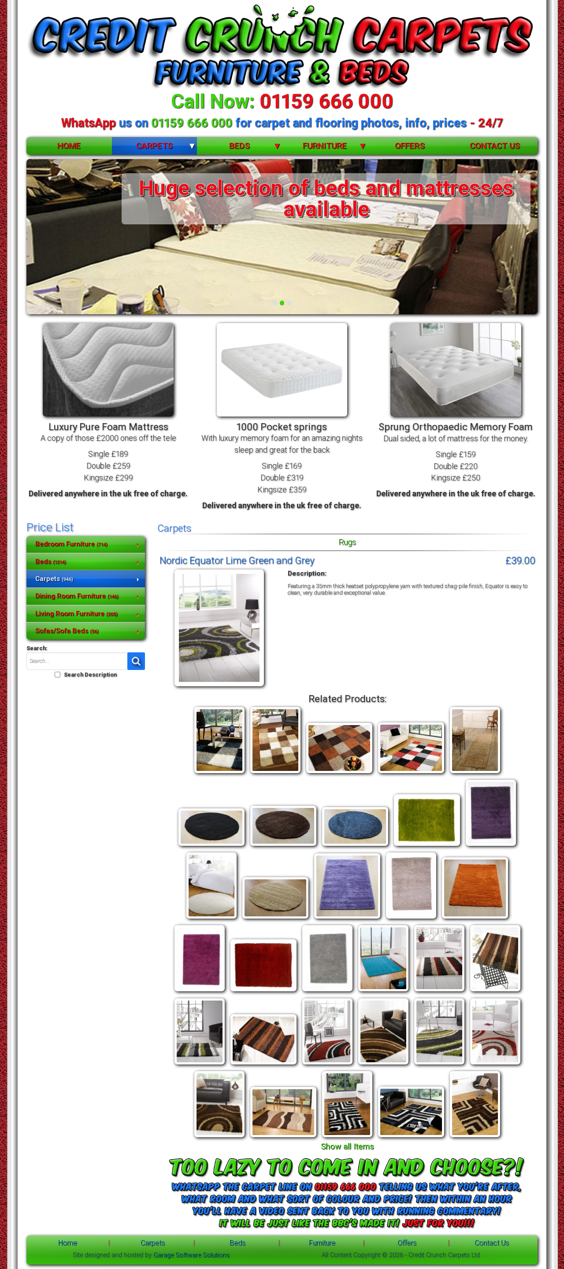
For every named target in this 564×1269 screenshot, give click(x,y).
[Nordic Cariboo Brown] (283, 846)
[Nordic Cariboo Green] (427, 846)
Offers (410, 146)
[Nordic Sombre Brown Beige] (283, 1137)
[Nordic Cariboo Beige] (475, 773)
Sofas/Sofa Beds (67, 631)
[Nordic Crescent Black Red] (327, 1064)
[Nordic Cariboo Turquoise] (383, 991)
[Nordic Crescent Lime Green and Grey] (439, 1064)
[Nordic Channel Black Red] (439, 991)
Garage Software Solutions (191, 1255)
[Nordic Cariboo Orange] (475, 918)
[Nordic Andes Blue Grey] (219, 773)
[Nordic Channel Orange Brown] (263, 1064)
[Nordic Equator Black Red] (495, 1064)
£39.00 (520, 560)
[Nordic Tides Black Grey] (347, 1137)
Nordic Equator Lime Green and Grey (237, 560)
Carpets (154, 146)
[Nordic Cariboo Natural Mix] (411, 918)
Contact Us (495, 146)
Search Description (90, 674)
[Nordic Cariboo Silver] (327, 991)
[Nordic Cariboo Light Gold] (275, 918)
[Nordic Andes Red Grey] (411, 773)
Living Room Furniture (76, 614)
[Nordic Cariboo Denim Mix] (355, 846)
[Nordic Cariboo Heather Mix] (491, 846)
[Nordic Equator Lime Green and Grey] (219, 686)
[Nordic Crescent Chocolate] (383, 1064)
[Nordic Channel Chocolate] (495, 991)
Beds (239, 146)
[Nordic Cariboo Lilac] (347, 918)
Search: (37, 648)
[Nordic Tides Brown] (475, 1137)
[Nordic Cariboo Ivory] (211, 918)
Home (69, 146)
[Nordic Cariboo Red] (263, 991)
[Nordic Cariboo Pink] (199, 991)
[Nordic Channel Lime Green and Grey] (199, 1064)
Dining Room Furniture (77, 596)
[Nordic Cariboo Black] (211, 846)
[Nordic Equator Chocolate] (219, 1137)
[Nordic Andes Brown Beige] (275, 773)
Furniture (325, 146)
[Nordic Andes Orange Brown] (339, 773)
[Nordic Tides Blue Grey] (411, 1137)
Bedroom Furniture (71, 544)
